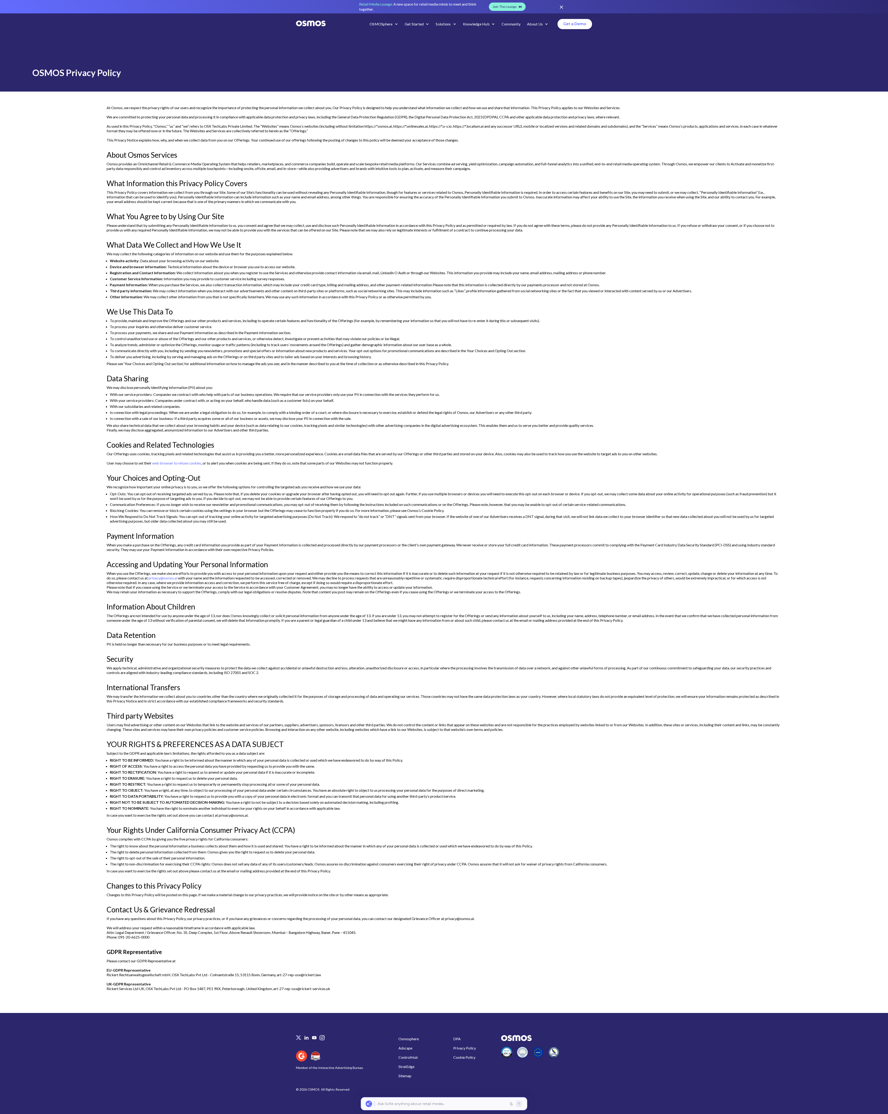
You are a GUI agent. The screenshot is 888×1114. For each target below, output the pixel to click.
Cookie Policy (464, 1057)
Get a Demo (574, 24)
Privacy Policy (464, 1048)
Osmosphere (408, 1039)
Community (511, 24)
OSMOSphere (381, 24)
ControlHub (408, 1057)
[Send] (518, 1103)
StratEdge (406, 1066)
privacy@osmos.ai (162, 578)
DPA (457, 1039)
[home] (311, 24)
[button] (384, 24)
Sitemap (404, 1076)
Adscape (405, 1048)
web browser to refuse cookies (176, 463)
